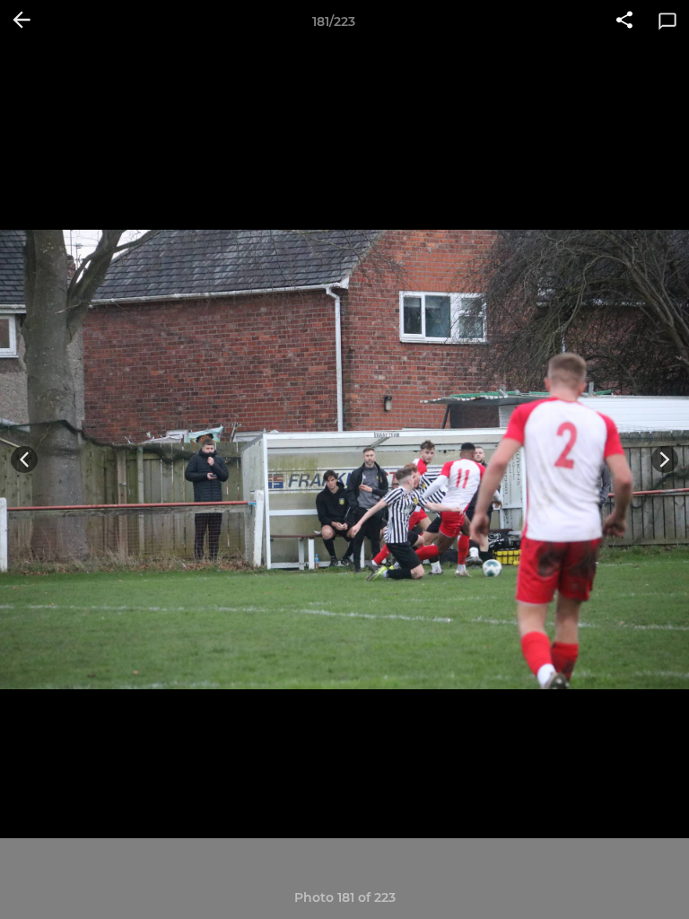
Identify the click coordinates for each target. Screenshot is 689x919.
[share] (624, 21)
